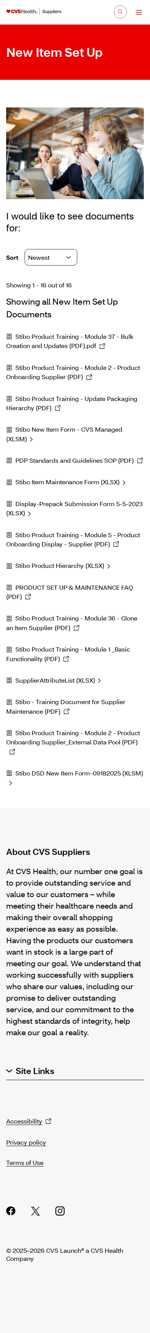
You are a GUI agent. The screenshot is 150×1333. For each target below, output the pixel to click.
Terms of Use (24, 1162)
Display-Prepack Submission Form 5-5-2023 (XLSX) (74, 508)
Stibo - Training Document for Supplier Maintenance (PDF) (65, 706)
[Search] (120, 11)
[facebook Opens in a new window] (10, 1211)
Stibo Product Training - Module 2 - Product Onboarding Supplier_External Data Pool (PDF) (73, 737)
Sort (13, 257)
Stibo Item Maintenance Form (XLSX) (67, 482)
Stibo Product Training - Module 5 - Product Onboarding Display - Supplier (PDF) (73, 539)
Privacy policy (26, 1142)
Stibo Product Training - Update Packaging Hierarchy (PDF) (71, 403)
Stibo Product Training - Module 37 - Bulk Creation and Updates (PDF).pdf (69, 341)
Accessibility (24, 1121)
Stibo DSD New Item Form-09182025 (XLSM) (79, 773)
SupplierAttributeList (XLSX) (55, 680)
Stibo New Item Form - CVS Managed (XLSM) (64, 433)
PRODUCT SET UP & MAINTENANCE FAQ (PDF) (69, 592)
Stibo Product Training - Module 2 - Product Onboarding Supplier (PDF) (73, 372)
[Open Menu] (135, 12)
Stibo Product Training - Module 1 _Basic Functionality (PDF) (68, 653)
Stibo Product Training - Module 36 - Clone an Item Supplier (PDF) (71, 622)
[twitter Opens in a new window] (35, 1211)
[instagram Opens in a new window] (60, 1211)
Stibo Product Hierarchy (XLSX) (59, 565)
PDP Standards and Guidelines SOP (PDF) (74, 460)
